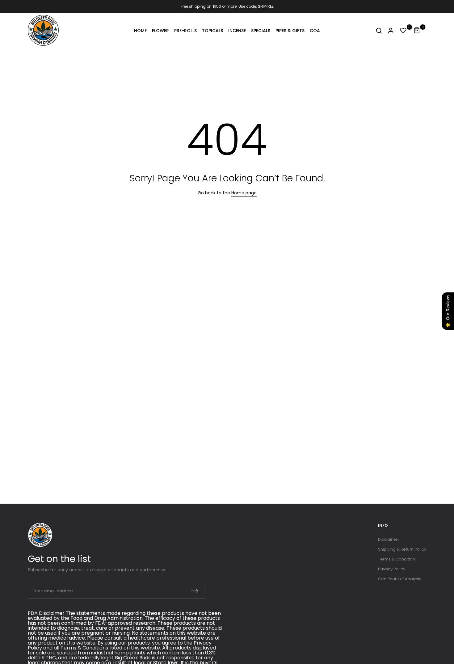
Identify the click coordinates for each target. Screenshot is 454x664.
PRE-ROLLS (185, 30)
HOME (140, 30)
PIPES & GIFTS (290, 30)
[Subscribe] (194, 591)
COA (315, 30)
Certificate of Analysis (399, 579)
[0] (403, 30)
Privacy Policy (391, 569)
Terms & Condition (396, 559)
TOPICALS (212, 30)
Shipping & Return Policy (402, 549)
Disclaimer (388, 539)
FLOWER (160, 30)
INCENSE (237, 30)
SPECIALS (260, 30)
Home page (244, 193)
